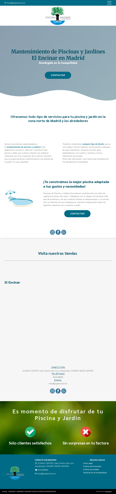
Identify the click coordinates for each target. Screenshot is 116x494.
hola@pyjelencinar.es (16, 3)
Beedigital (108, 491)
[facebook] (58, 232)
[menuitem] (89, 463)
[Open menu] (109, 3)
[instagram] (52, 232)
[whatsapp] (63, 232)
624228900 (58, 377)
